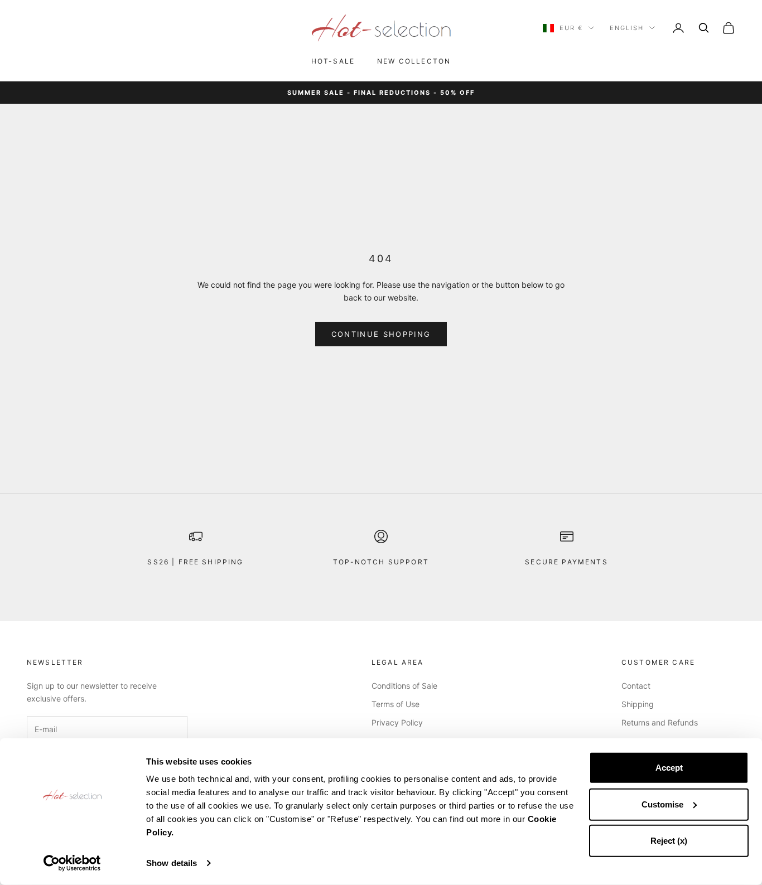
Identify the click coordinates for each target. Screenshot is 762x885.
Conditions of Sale (404, 685)
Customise (662, 804)
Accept (669, 767)
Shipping (637, 704)
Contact (635, 685)
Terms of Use (395, 704)
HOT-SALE (333, 61)
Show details (171, 863)
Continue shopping (381, 334)
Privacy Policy (397, 722)
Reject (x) (668, 840)
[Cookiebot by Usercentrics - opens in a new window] (72, 863)
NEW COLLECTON (414, 61)
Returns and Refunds (659, 722)
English (627, 28)
